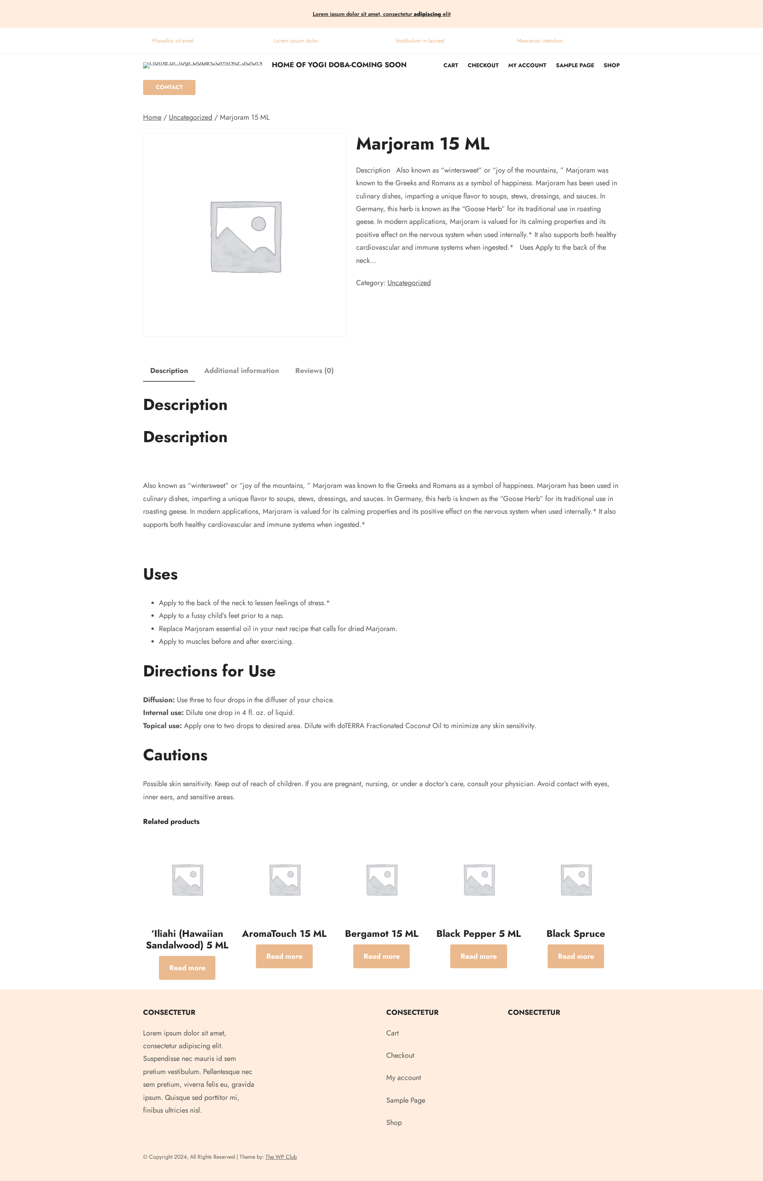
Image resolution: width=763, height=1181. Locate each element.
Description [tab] (169, 370)
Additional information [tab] (241, 370)
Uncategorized (190, 117)
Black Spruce (575, 934)
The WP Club (281, 1157)
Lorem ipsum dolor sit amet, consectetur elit (382, 14)
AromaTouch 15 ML (284, 934)
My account (527, 65)
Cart (450, 65)
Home (152, 117)
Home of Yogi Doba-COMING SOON (339, 65)
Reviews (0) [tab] (314, 370)
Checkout (483, 65)
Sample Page (575, 65)
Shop (612, 65)
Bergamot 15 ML (381, 934)
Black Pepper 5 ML (478, 934)
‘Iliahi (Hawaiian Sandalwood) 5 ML (187, 939)
